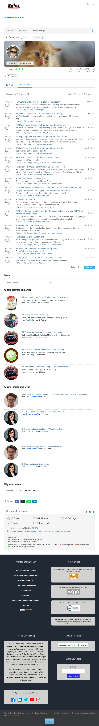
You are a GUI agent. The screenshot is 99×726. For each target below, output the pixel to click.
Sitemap (26, 605)
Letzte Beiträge (39, 31)
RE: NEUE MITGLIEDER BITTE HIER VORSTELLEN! (38, 258)
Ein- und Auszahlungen (35, 110)
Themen (77, 94)
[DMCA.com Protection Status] (25, 610)
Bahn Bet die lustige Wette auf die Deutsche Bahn (43, 446)
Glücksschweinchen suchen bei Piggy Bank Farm (42, 429)
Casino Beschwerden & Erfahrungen (40, 133)
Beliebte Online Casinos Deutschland (40, 207)
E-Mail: (73, 667)
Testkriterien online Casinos (25, 571)
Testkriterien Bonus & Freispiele (26, 575)
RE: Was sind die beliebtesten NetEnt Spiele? (36, 248)
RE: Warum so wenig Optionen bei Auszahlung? (42, 332)
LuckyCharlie (31, 303)
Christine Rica (31, 414)
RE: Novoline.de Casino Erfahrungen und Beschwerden (41, 125)
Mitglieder (23, 31)
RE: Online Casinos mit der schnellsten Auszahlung (39, 113)
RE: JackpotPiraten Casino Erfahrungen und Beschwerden (46, 297)
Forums (10, 31)
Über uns (25, 595)
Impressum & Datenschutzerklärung (25, 600)
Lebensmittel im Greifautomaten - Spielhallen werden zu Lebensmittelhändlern (55, 394)
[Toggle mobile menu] (93, 4)
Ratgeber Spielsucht (25, 580)
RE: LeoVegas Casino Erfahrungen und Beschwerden (40, 148)
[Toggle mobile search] (88, 4)
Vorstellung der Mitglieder (36, 263)
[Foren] (6, 37)
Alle (70, 94)
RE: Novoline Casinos (25, 199)
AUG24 (35, 528)
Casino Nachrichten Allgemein (38, 196)
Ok (49, 721)
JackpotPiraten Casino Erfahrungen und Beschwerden (47, 531)
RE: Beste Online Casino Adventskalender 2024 (37, 157)
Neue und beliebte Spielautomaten (39, 254)
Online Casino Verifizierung (26, 585)
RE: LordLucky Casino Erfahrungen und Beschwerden (40, 167)
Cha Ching (30, 355)
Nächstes (88, 267)
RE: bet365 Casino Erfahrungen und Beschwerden (43, 349)
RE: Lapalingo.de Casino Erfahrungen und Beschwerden (41, 136)
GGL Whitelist (26, 590)
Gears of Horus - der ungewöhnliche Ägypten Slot (43, 412)
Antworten (88, 94)
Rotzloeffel (30, 320)
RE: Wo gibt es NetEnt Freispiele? (31, 178)
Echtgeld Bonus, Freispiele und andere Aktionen (44, 163)
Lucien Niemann (32, 396)
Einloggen (7, 17)
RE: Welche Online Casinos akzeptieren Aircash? (38, 102)
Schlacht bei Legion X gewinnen (35, 464)
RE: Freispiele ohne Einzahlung (30, 225)
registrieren (19, 17)
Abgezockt (30, 337)
